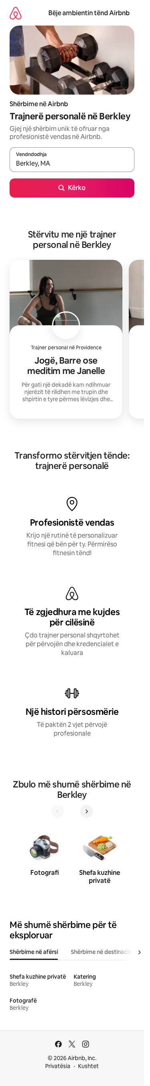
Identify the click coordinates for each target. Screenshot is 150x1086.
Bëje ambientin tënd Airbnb (89, 13)
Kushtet (88, 1066)
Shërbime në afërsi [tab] (34, 951)
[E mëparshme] (57, 811)
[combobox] (72, 163)
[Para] (86, 811)
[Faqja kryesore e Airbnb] (16, 13)
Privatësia (57, 1066)
